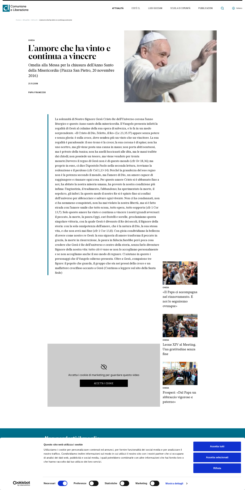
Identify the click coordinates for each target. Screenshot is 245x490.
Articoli (35, 20)
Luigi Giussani (155, 8)
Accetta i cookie (104, 383)
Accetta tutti (217, 446)
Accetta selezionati (217, 457)
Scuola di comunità (180, 8)
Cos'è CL (136, 8)
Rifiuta (217, 468)
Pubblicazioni (205, 8)
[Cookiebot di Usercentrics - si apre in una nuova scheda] (21, 483)
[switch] (93, 483)
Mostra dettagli (174, 483)
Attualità (118, 8)
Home (19, 20)
